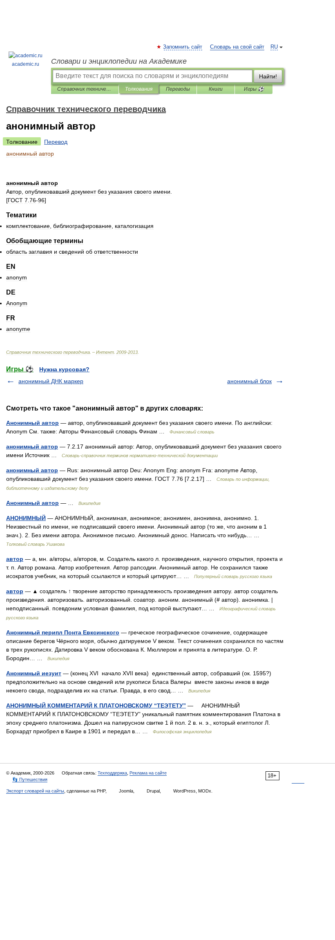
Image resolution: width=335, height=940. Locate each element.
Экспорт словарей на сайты (35, 790)
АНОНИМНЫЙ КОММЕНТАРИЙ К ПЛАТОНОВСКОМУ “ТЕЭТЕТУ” (96, 705)
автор (14, 559)
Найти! (268, 76)
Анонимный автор (32, 423)
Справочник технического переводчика (84, 89)
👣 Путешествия (29, 779)
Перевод (55, 141)
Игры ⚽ (254, 89)
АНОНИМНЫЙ (26, 518)
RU (274, 47)
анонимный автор (32, 446)
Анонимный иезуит (33, 673)
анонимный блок (249, 381)
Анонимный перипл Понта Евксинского (62, 632)
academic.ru (25, 64)
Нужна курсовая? (64, 369)
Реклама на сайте (148, 772)
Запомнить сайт (183, 47)
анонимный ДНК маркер (50, 381)
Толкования (138, 89)
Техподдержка (112, 772)
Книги (216, 89)
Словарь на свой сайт (237, 47)
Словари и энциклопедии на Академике (119, 61)
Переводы (178, 89)
